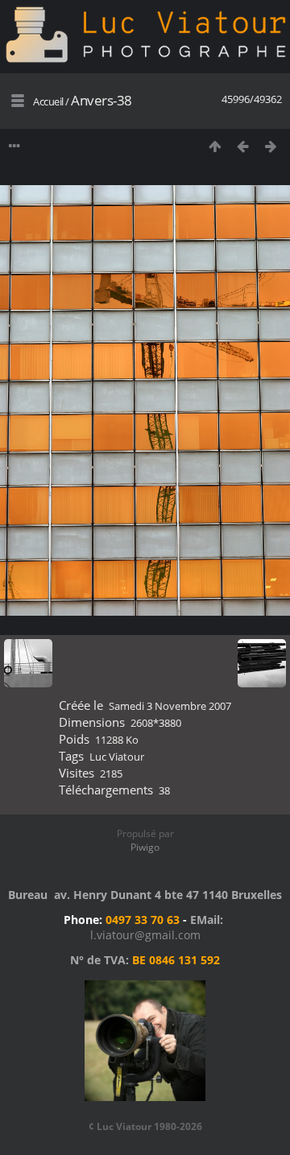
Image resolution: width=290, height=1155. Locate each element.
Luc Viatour (116, 756)
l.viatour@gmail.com (145, 935)
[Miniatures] (215, 146)
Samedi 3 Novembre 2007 (170, 706)
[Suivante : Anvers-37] (271, 146)
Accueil (48, 101)
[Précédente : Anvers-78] (243, 146)
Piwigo (145, 847)
